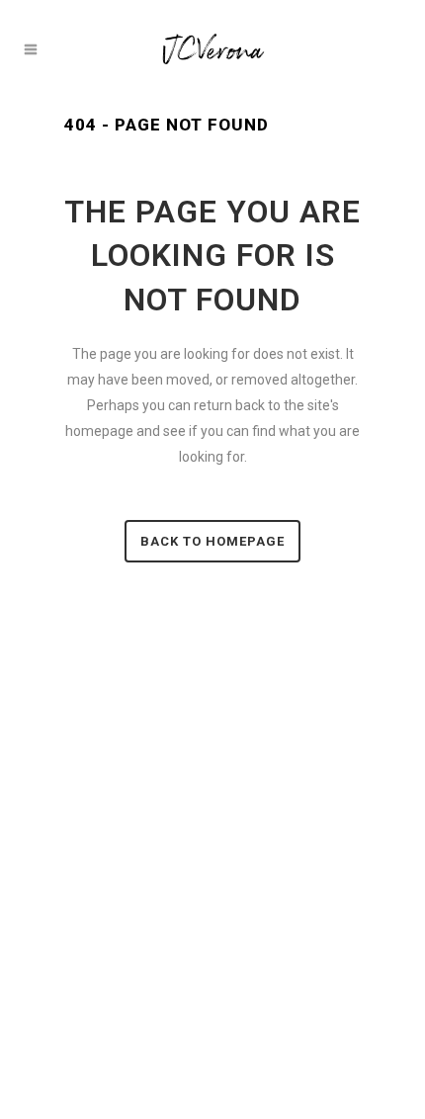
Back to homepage (212, 541)
